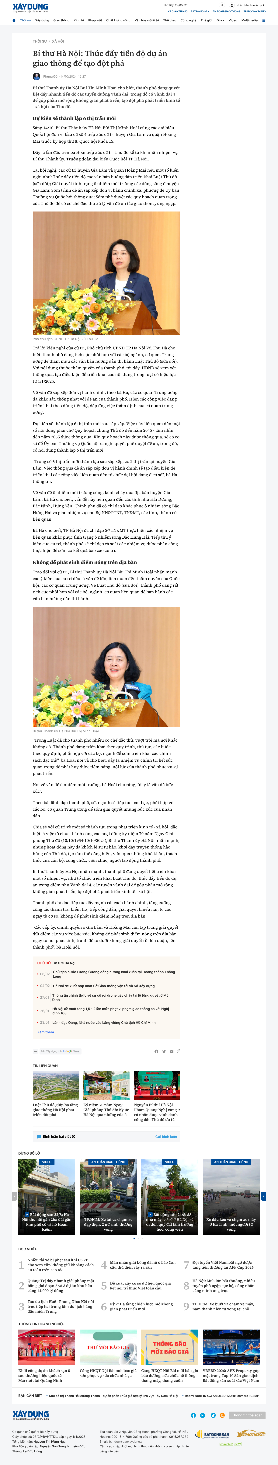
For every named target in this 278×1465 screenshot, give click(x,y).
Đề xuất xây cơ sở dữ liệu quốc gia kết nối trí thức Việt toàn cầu (140, 1286)
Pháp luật (95, 20)
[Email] (171, 1051)
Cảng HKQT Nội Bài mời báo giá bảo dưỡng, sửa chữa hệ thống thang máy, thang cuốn (169, 1375)
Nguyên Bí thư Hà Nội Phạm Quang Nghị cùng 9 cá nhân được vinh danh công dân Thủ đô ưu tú (157, 1112)
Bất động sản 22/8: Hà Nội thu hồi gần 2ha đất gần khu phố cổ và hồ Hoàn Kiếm (46, 1222)
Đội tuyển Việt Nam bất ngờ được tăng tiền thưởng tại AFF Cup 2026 (223, 1265)
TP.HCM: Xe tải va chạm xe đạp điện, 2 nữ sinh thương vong (108, 1224)
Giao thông (61, 20)
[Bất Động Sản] (212, 1434)
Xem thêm (45, 1032)
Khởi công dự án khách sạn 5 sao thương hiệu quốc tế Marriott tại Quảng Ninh (44, 1375)
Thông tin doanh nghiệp (41, 1324)
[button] (134, 1238)
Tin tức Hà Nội (63, 963)
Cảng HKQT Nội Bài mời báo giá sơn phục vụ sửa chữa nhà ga (108, 1373)
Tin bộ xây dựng (255, 11)
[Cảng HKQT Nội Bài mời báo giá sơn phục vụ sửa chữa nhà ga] (108, 1347)
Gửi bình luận (166, 1137)
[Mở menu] (264, 20)
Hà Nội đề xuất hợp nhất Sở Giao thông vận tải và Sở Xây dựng (104, 986)
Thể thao (169, 20)
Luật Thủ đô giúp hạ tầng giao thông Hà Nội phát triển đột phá (55, 1109)
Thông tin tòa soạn (247, 1415)
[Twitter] (164, 1051)
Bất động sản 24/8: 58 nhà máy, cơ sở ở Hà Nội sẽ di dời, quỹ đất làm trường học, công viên (169, 1222)
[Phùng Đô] (36, 76)
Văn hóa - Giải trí (147, 20)
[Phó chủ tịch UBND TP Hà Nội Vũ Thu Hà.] (106, 273)
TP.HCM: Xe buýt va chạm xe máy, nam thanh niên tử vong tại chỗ (223, 1306)
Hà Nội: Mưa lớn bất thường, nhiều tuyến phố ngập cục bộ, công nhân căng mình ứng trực (224, 1285)
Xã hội (58, 42)
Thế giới (206, 20)
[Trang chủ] (14, 20)
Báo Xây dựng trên (51, 1051)
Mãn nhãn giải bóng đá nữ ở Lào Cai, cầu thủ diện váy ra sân (143, 1265)
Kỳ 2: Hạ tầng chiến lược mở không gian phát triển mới (141, 1306)
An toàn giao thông (226, 11)
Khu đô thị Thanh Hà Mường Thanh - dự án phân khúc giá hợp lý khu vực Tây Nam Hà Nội (113, 1396)
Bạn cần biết (30, 1396)
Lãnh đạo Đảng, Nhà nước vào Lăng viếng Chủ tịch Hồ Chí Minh (104, 1023)
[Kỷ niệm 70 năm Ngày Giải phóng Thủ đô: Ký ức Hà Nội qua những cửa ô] (106, 1085)
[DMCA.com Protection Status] (230, 1444)
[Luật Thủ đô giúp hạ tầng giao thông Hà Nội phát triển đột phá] (56, 1085)
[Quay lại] (35, 1051)
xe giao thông (177, 11)
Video (233, 20)
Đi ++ (220, 20)
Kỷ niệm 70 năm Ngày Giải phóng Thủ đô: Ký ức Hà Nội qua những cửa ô (106, 1109)
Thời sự (25, 20)
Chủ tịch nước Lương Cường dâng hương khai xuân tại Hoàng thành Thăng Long (114, 974)
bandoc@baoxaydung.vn (126, 1441)
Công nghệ (188, 20)
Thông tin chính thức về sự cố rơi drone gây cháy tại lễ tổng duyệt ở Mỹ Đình (110, 998)
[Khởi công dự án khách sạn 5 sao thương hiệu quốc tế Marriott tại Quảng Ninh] (46, 1347)
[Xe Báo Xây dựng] (251, 1433)
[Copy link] (178, 1051)
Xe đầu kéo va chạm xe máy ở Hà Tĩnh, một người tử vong (231, 1224)
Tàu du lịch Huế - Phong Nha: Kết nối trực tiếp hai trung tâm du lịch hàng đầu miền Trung (61, 1306)
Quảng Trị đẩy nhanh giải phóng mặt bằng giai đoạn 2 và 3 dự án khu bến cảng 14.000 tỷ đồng (61, 1285)
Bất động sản (200, 11)
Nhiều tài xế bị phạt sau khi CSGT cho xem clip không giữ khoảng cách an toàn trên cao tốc (61, 1264)
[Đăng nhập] (232, 5)
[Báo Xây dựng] (30, 8)
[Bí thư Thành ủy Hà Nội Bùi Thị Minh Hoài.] (106, 667)
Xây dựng (42, 20)
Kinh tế (79, 20)
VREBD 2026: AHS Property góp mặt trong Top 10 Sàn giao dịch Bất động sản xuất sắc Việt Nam (231, 1375)
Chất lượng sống (118, 20)
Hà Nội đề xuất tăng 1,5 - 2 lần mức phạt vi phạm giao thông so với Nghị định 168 (110, 1011)
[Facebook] (156, 1051)
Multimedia (250, 20)
